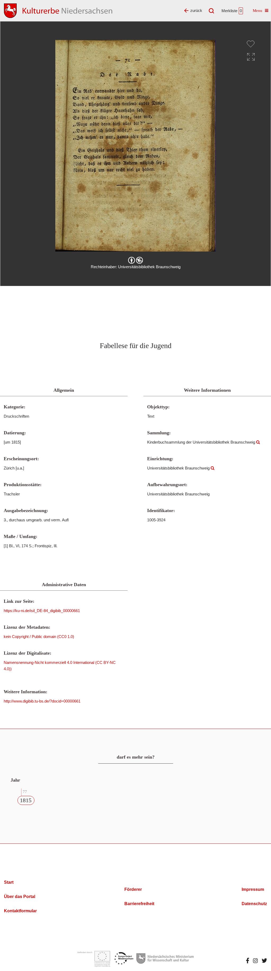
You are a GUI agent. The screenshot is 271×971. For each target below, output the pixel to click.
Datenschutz (254, 903)
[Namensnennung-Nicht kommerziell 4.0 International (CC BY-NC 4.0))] (135, 260)
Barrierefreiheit (139, 903)
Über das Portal (19, 896)
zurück (196, 10)
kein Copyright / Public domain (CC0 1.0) (39, 636)
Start (8, 882)
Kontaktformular (20, 911)
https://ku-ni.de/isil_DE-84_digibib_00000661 (42, 610)
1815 (25, 800)
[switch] (251, 44)
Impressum (253, 889)
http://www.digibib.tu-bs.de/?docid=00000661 (42, 701)
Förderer (133, 889)
